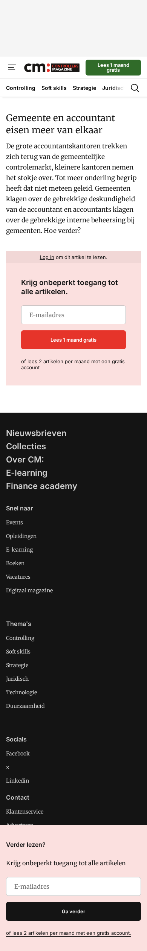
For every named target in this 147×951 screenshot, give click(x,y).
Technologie (21, 692)
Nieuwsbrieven (36, 433)
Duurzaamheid (25, 706)
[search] (135, 87)
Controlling (20, 638)
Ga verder (73, 911)
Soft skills (18, 651)
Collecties (26, 446)
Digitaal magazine (29, 590)
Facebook (18, 753)
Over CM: (25, 459)
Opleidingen (21, 536)
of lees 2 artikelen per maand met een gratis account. (68, 933)
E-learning (26, 473)
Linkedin (17, 780)
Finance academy (41, 486)
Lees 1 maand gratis (113, 67)
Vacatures (18, 576)
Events (14, 522)
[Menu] (12, 67)
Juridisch (17, 678)
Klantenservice (24, 811)
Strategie (17, 665)
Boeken (15, 563)
